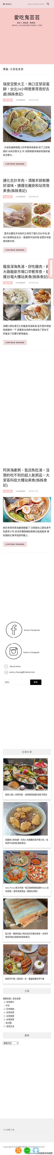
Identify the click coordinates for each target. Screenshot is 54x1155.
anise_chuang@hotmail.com (22, 672)
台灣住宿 (10, 1012)
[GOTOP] (36, 1150)
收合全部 (17, 998)
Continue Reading (15, 164)
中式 (8, 1005)
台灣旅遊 (10, 1016)
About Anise (15, 666)
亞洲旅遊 (10, 1009)
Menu (9, 4)
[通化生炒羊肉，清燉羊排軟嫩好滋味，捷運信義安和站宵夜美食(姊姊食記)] (27, 215)
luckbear (20, 100)
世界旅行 (10, 1002)
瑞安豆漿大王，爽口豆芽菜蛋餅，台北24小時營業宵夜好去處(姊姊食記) (26, 89)
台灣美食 (10, 1019)
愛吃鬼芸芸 (27, 17)
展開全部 (7, 998)
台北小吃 (7, 100)
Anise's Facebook (31, 630)
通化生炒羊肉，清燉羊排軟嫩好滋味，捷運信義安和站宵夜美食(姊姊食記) (26, 186)
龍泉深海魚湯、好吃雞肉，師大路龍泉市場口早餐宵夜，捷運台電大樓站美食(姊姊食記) (26, 272)
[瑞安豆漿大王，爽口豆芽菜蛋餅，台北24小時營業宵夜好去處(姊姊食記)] (27, 123)
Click (51, 268)
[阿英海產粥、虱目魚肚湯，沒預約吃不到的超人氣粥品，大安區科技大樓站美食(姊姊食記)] (27, 509)
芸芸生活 (10, 1026)
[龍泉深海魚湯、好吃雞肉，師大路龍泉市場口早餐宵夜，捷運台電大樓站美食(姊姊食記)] (27, 304)
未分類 (9, 1023)
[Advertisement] (27, 42)
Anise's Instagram (31, 652)
